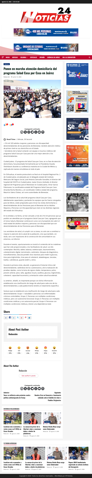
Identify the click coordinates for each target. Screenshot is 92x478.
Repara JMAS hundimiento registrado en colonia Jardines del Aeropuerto (78, 464)
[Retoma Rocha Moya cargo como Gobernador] (52, 418)
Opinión (42, 57)
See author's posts (29, 376)
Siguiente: (48, 396)
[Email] (39, 132)
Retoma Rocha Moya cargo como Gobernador (52, 427)
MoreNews (58, 476)
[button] (3, 57)
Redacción (7, 77)
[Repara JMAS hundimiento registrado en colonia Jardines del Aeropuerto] (78, 453)
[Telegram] (32, 132)
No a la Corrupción (69, 57)
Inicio (8, 57)
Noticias (15, 57)
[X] (25, 132)
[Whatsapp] (35, 132)
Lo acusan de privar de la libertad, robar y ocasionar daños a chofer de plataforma (32, 430)
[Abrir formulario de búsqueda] (89, 57)
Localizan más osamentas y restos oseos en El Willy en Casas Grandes (12, 428)
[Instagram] (28, 132)
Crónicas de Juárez (53, 57)
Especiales (33, 57)
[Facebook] (21, 132)
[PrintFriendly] (42, 132)
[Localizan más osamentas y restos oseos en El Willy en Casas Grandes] (13, 418)
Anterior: (17, 395)
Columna (23, 57)
